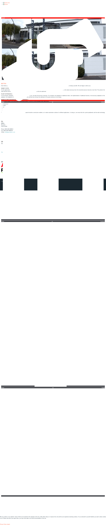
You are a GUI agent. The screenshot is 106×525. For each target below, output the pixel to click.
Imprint (8, 524)
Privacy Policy (3, 524)
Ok (2, 522)
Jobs (35, 502)
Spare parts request (44, 502)
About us (9, 502)
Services (22, 502)
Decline (7, 522)
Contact (29, 502)
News (15, 502)
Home (2, 502)
